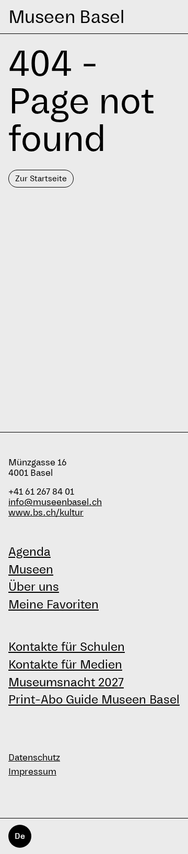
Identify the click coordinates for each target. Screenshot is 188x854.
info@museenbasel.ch (55, 502)
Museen (30, 569)
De (20, 836)
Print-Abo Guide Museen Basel (94, 699)
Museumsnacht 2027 (66, 682)
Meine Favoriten (53, 604)
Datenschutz (34, 757)
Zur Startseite (41, 178)
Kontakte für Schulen (66, 646)
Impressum (32, 771)
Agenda (29, 551)
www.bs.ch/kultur (46, 512)
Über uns (33, 586)
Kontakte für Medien (65, 664)
